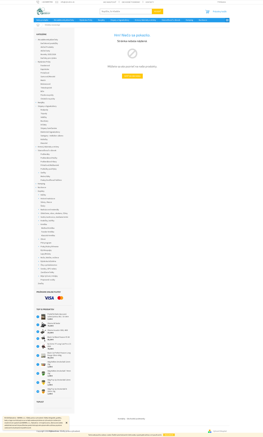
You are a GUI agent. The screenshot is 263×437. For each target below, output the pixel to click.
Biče (42, 91)
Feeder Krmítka (47, 231)
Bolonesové (46, 84)
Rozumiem (169, 435)
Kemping (41, 183)
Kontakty (150, 2)
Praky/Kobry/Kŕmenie (50, 246)
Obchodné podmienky (131, 2)
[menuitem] (42, 20)
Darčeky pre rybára (48, 58)
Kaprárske (45, 69)
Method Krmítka (47, 228)
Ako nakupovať (109, 2)
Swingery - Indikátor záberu (52, 135)
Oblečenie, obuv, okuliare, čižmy (54, 213)
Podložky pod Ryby (49, 169)
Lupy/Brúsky (46, 254)
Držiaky (44, 124)
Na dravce (42, 187)
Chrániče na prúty (48, 98)
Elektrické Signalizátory (50, 132)
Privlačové (45, 73)
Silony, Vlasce (46, 202)
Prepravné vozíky (48, 279)
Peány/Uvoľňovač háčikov (51, 180)
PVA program (46, 243)
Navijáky (41, 102)
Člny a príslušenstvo (49, 265)
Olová (43, 239)
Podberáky (45, 154)
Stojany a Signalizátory (47, 106)
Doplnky (41, 191)
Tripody (44, 113)
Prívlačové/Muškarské (50, 165)
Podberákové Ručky (49, 158)
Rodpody (44, 109)
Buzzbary (44, 121)
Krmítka (44, 224)
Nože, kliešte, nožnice (50, 257)
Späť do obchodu (132, 76)
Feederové (45, 65)
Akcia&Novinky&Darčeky (48, 39)
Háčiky (43, 195)
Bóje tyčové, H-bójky (49, 276)
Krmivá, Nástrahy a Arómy (48, 146)
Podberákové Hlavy (49, 161)
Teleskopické (46, 87)
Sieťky (43, 172)
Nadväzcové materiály (50, 209)
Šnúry (43, 206)
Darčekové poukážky (49, 43)
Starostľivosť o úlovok (47, 150)
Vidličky (44, 117)
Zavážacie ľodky (47, 272)
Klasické (44, 143)
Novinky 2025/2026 (48, 54)
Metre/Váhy (45, 176)
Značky (41, 283)
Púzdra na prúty (47, 95)
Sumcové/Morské (48, 76)
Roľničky (44, 139)
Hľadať (157, 11)
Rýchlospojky (46, 250)
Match (43, 80)
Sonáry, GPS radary (49, 268)
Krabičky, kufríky (47, 220)
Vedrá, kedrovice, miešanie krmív (54, 217)
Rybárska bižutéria (48, 261)
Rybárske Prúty (44, 62)
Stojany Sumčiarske (49, 128)
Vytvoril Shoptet (220, 431)
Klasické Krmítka (48, 235)
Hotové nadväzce (48, 198)
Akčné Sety (45, 50)
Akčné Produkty (47, 47)
